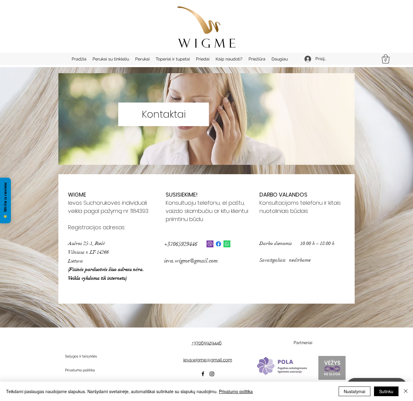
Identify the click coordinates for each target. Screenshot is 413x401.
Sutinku (386, 391)
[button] (385, 59)
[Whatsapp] (226, 243)
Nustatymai (354, 391)
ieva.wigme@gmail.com (191, 260)
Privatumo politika (236, 391)
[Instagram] (212, 374)
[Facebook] (218, 243)
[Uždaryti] (405, 391)
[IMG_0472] (210, 243)
